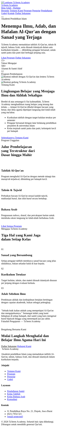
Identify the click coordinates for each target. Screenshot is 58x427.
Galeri (4, 13)
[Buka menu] (2, 16)
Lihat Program (8, 57)
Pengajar (36, 10)
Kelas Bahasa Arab (16, 396)
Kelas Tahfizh (13, 394)
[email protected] (15, 416)
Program (28, 10)
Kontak (11, 13)
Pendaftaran (46, 10)
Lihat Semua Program (11, 226)
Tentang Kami (16, 10)
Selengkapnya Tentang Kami (14, 137)
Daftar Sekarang (22, 13)
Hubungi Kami (24, 346)
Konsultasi (12, 399)
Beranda (5, 10)
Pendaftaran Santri (15, 391)
